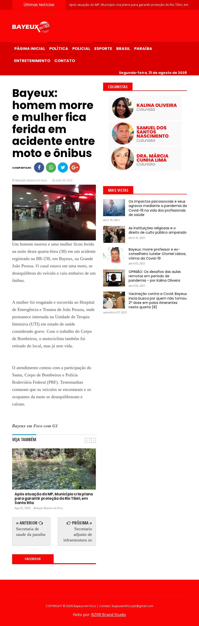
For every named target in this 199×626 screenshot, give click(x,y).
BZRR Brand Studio (108, 614)
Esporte (103, 48)
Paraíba (143, 48)
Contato (64, 60)
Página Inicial (29, 48)
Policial (81, 48)
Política (58, 48)
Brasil (123, 48)
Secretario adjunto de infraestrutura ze (77, 534)
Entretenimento (32, 60)
